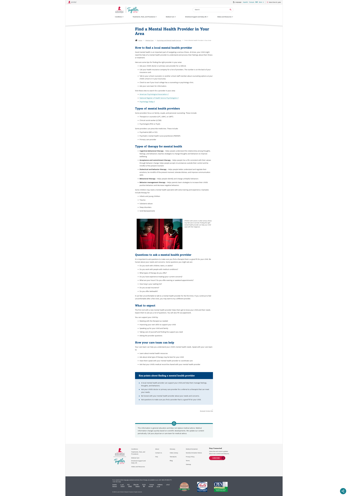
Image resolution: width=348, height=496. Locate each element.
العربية (122, 484)
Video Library (174, 453)
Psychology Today (147, 102)
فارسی (158, 486)
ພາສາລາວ (160, 484)
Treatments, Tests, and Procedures (144, 17)
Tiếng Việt (136, 484)
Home (140, 40)
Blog (171, 460)
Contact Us (158, 453)
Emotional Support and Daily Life (196, 17)
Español (245, 2)
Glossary (172, 449)
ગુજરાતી (123, 486)
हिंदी (144, 486)
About (157, 449)
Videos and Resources (224, 17)
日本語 (130, 486)
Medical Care (170, 17)
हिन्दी (256, 2)
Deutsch (114, 486)
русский (151, 486)
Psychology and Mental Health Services (169, 40)
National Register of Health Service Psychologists (159, 98)
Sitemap (188, 464)
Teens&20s (173, 457)
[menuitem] (217, 458)
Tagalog (137, 486)
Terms (188, 460)
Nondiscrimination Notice (194, 453)
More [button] (260, 2)
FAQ (156, 457)
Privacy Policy (190, 457)
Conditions (118, 17)
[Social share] (343, 491)
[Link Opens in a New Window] (183, 486)
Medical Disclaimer (192, 449)
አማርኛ (168, 484)
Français (251, 2)
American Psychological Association (154, 94)
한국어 (144, 484)
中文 (128, 484)
